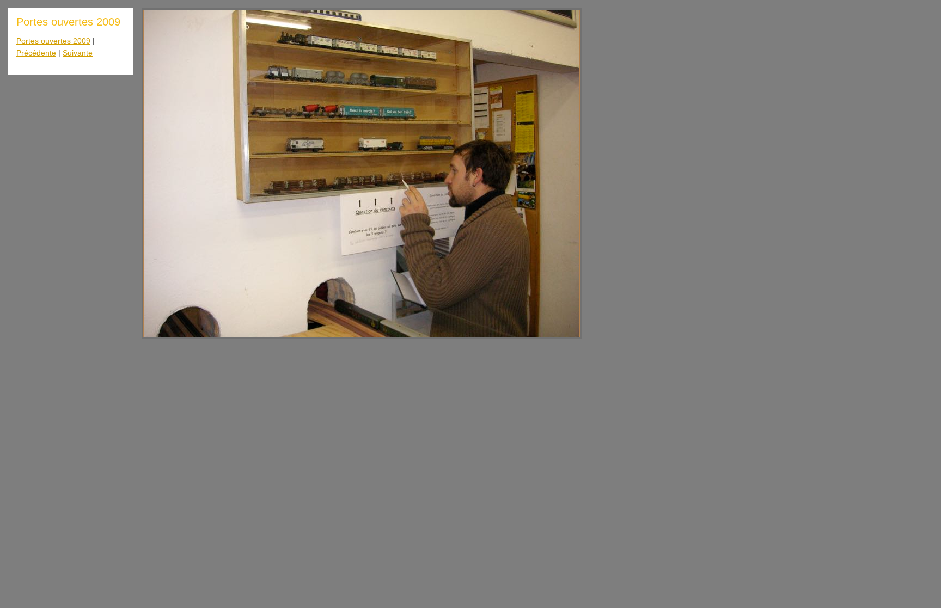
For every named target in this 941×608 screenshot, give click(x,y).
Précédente (36, 53)
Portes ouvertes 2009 (53, 41)
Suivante (78, 53)
